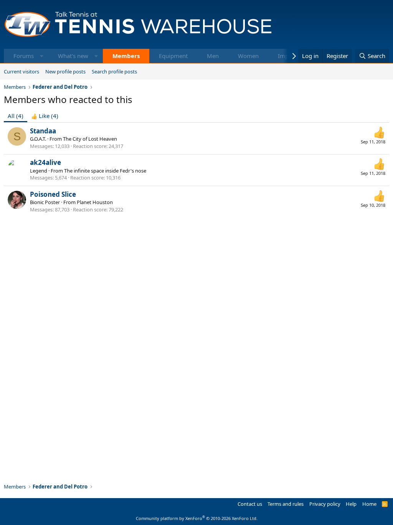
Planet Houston (95, 202)
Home (369, 503)
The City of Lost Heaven (90, 138)
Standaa (43, 130)
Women (248, 56)
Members (126, 56)
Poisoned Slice (53, 194)
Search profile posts (114, 71)
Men (213, 56)
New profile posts (65, 71)
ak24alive (45, 162)
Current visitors (21, 71)
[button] (41, 56)
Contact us (250, 503)
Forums (23, 56)
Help (351, 503)
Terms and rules (286, 503)
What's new (73, 56)
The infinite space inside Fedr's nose (105, 170)
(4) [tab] (15, 116)
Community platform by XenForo (197, 518)
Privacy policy (324, 503)
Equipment (173, 56)
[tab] (44, 116)
